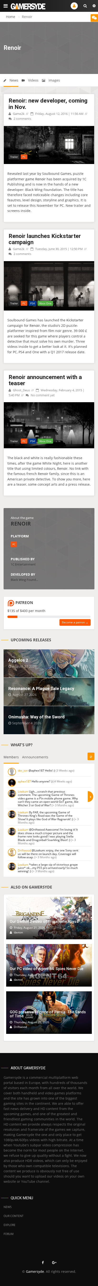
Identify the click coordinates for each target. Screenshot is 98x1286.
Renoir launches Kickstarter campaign (45, 239)
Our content (14, 1216)
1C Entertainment (23, 564)
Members (11, 757)
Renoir (40, 179)
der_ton (23, 770)
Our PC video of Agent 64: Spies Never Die (46, 969)
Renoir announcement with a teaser (45, 380)
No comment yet (42, 395)
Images (54, 80)
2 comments (22, 119)
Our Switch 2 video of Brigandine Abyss (44, 921)
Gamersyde (35, 1271)
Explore (9, 1225)
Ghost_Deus (21, 390)
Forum (9, 1234)
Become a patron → (75, 622)
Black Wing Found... (24, 580)
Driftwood (24, 850)
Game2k (18, 114)
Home (10, 16)
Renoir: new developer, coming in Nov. (48, 103)
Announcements (35, 757)
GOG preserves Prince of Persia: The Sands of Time (48, 1014)
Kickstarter (74, 320)
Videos (33, 80)
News (13, 80)
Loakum (23, 792)
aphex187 (24, 781)
